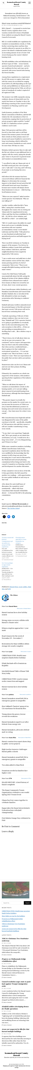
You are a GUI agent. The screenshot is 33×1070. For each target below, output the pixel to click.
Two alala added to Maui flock (13, 765)
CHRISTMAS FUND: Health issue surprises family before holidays (14, 656)
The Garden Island (13, 508)
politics (25, 587)
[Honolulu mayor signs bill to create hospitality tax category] (22, 547)
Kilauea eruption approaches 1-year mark (15, 629)
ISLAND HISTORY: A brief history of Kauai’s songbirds (15, 783)
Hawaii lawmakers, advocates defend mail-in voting (15, 731)
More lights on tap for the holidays (13, 916)
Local (20, 587)
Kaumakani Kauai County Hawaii (16, 1054)
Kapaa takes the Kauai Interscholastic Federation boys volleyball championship (16, 810)
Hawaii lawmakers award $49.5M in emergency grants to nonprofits (15, 699)
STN (9, 589)
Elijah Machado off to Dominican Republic (14, 664)
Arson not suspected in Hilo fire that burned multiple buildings (15, 1030)
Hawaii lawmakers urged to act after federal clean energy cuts (15, 723)
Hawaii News (14, 587)
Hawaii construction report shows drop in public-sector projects (16, 742)
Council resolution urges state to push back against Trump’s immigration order (16, 984)
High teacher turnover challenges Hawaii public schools (14, 750)
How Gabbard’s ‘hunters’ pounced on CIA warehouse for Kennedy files (15, 707)
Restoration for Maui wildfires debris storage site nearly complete (15, 645)
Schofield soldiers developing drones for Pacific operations (15, 1007)
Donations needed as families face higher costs (14, 771)
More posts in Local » (26, 651)
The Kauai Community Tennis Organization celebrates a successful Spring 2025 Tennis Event (15, 792)
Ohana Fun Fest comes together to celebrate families (15, 801)
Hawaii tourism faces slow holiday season (14, 613)
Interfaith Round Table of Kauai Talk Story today (15, 672)
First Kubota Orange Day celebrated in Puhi (16, 819)
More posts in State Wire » (24, 737)
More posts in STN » (26, 778)
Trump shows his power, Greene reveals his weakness (13, 715)
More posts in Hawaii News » (24, 608)
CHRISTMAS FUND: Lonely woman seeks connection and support (15, 680)
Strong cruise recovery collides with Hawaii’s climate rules (15, 621)
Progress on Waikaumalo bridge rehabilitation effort (14, 960)
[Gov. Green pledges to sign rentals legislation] (9, 571)
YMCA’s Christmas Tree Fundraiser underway (15, 939)
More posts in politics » (25, 694)
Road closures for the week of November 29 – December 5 (13, 637)
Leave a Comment (7, 954)
